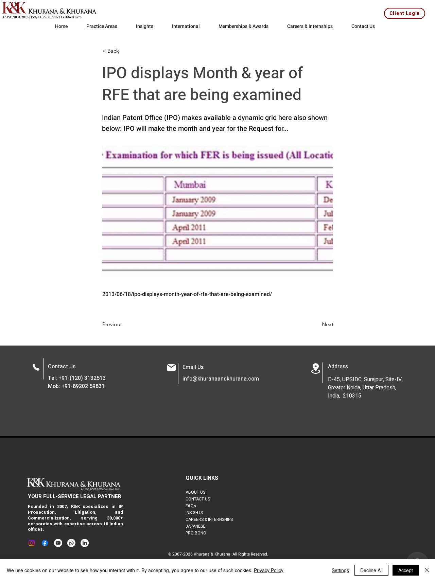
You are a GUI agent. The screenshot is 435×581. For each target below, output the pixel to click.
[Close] (427, 570)
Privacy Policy (268, 570)
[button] (124, 51)
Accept (405, 570)
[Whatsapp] (71, 543)
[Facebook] (45, 543)
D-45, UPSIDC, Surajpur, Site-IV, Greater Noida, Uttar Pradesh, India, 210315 (365, 387)
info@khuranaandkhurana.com (220, 379)
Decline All (371, 570)
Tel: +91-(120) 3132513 (77, 378)
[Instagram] (32, 543)
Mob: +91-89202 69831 (76, 386)
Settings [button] (340, 570)
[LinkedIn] (85, 543)
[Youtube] (58, 543)
